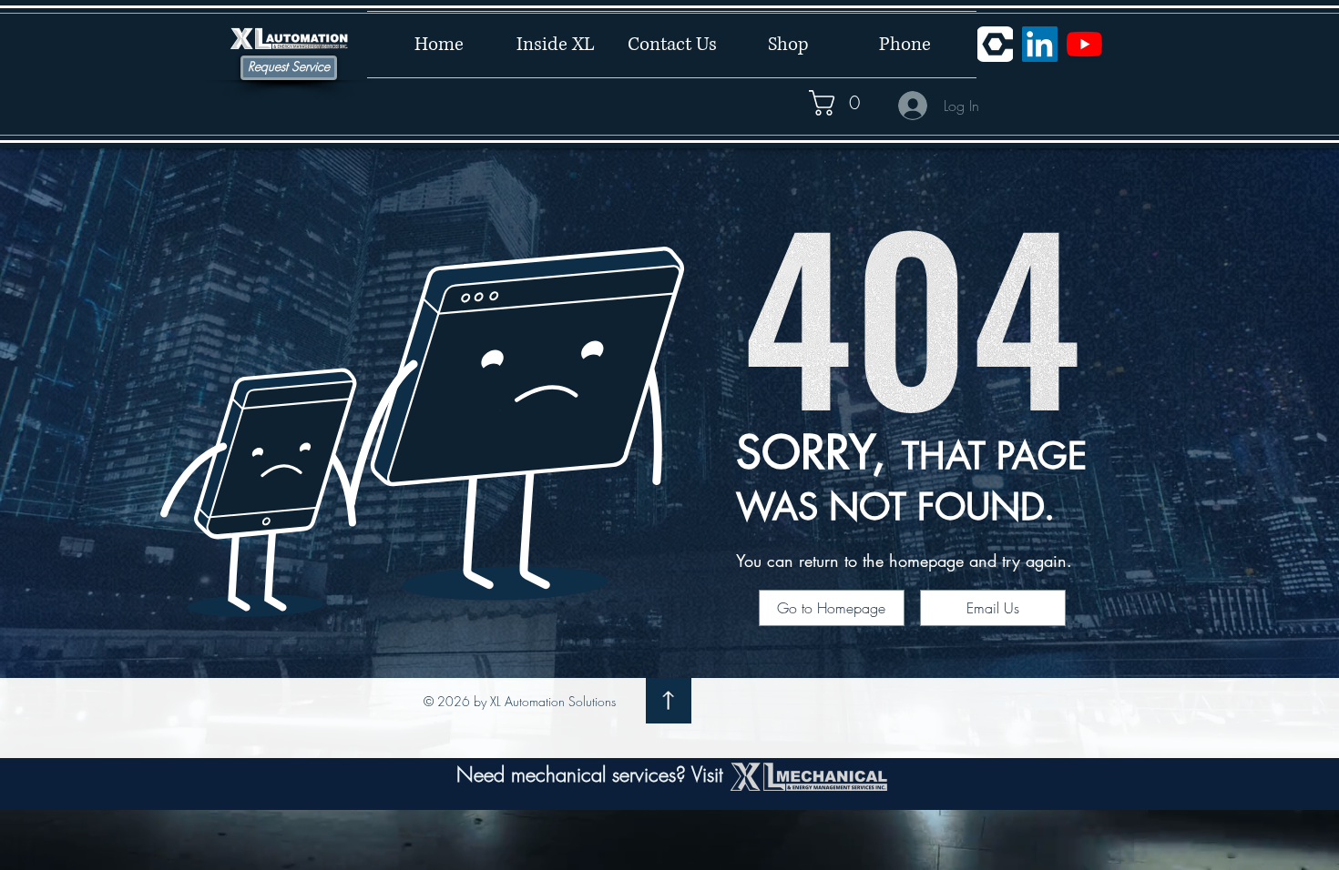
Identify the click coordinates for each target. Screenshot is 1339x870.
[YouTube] (1084, 44)
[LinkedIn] (1040, 44)
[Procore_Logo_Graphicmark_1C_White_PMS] (995, 44)
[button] (847, 103)
